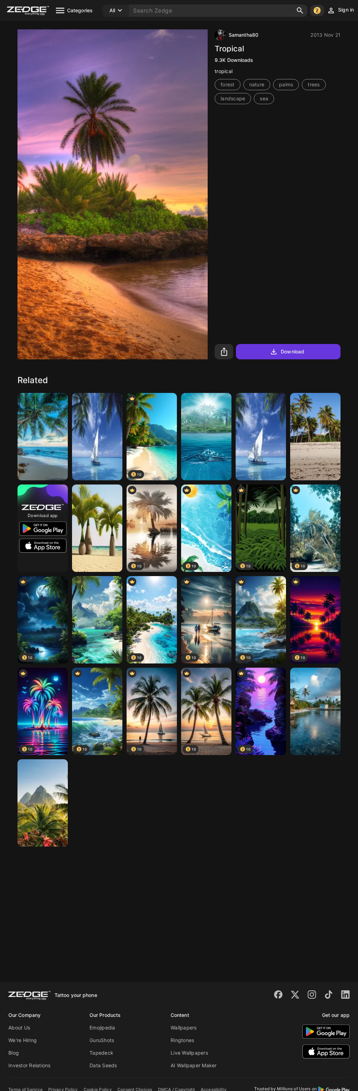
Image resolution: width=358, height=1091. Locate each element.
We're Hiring (22, 1040)
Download (292, 351)
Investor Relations (29, 1065)
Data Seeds (103, 1065)
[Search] (300, 10)
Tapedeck (101, 1053)
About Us (19, 1028)
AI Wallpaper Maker (194, 1065)
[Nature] (315, 711)
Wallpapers (184, 1028)
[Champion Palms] (97, 528)
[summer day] (97, 436)
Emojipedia (102, 1028)
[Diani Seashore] (315, 436)
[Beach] (42, 436)
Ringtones (182, 1040)
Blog (13, 1053)
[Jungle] (42, 803)
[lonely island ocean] (206, 436)
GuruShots (102, 1040)
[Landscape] (97, 619)
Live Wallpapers (189, 1053)
